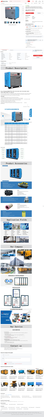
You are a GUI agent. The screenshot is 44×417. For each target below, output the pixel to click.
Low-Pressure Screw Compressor (4, 404)
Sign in (42, 1)
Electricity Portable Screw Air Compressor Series (27, 397)
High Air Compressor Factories (12, 407)
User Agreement (25, 414)
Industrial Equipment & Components (5, 4)
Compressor (10, 4)
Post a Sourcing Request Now (18, 363)
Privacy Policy (31, 414)
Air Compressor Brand (38, 407)
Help (31, 3)
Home (1, 4)
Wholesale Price (23, 412)
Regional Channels (29, 412)
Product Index (33, 412)
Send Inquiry (37, 55)
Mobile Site (36, 412)
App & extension (35, 3)
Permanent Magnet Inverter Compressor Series (5, 397)
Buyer (28, 3)
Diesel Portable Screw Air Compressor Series (37, 397)
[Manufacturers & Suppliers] (4, 1)
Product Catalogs (10, 394)
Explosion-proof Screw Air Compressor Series (15, 397)
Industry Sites (26, 412)
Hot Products (6, 412)
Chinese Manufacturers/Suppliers (14, 412)
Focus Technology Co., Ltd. (17, 414)
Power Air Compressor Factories (24, 407)
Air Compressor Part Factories (4, 407)
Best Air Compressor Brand (31, 407)
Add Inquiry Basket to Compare (12, 24)
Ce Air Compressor (18, 407)
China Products (9, 412)
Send (5, 363)
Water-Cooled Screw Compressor (12, 404)
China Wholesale (19, 412)
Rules (42, 3)
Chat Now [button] (38, 57)
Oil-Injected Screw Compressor (20, 404)
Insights (38, 412)
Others (1, 398)
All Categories (3, 3)
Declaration (29, 414)
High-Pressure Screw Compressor (19, 4)
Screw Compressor (14, 4)
